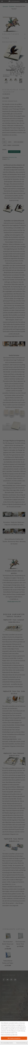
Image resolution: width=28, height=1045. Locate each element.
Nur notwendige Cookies (7, 1042)
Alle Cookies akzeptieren (14, 1038)
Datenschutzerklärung (21, 1042)
